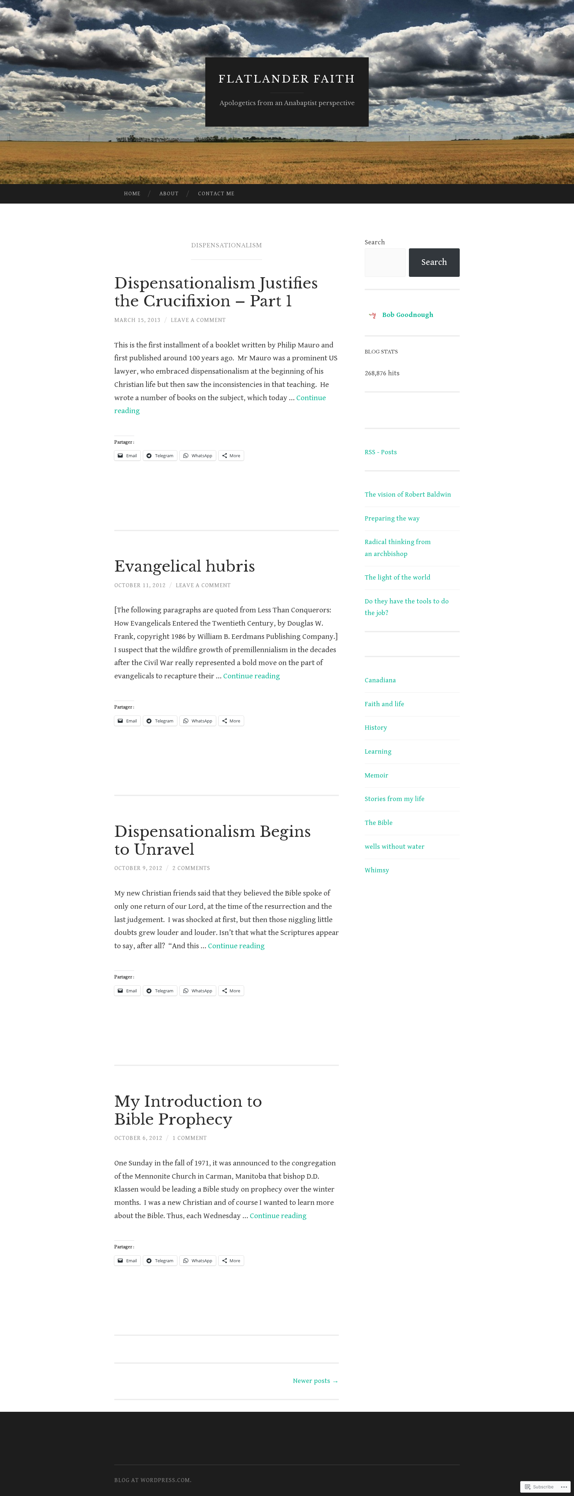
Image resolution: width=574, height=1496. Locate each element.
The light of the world (397, 578)
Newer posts (316, 1381)
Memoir (376, 775)
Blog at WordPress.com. (153, 1480)
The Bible (379, 823)
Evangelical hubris (184, 566)
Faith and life (384, 704)
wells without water (395, 847)
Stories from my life (395, 799)
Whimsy (377, 870)
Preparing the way (392, 519)
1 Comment (189, 1138)
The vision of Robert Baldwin (408, 495)
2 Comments (191, 868)
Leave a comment (198, 320)
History (376, 728)
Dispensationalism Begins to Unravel (212, 840)
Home (132, 193)
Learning (378, 752)
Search (375, 242)
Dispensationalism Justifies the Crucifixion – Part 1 (216, 292)
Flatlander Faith (287, 79)
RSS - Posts (381, 452)
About (169, 193)
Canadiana (380, 680)
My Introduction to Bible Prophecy (188, 1110)
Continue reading (251, 676)
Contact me (216, 193)
